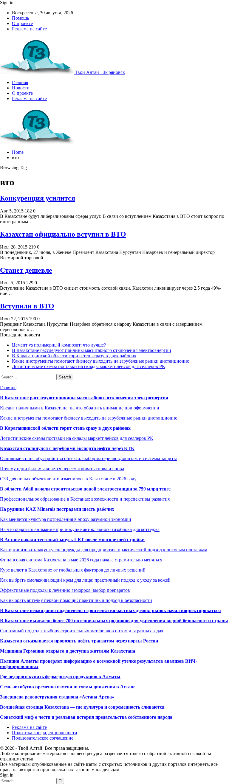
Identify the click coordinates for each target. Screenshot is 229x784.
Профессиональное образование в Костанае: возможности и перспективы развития (85, 499)
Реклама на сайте (29, 28)
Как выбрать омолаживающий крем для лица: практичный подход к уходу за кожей (85, 580)
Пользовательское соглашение (42, 737)
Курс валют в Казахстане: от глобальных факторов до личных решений (73, 569)
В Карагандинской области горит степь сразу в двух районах (74, 355)
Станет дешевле (26, 270)
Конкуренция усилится (37, 198)
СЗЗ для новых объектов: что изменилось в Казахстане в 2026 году (68, 478)
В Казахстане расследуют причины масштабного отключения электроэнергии (91, 350)
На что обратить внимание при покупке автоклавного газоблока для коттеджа (80, 529)
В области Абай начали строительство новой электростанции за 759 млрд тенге (85, 488)
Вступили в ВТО (27, 306)
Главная (20, 82)
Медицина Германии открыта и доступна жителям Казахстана (67, 650)
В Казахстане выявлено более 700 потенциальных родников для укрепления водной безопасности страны (114, 620)
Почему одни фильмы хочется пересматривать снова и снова (62, 468)
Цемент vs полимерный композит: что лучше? (59, 344)
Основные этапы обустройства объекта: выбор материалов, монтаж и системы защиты (88, 458)
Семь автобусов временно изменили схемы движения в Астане (67, 686)
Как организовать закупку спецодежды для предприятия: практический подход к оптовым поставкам (103, 549)
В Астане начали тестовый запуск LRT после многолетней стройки (72, 539)
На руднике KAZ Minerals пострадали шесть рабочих (57, 509)
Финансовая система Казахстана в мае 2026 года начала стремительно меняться (81, 559)
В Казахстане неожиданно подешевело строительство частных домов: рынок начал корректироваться (110, 610)
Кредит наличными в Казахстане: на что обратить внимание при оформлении (79, 407)
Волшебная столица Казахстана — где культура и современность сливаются (82, 707)
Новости (21, 87)
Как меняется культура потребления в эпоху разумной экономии (65, 519)
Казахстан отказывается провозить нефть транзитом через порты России (79, 640)
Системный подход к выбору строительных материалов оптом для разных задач (81, 630)
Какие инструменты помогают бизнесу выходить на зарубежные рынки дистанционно (100, 361)
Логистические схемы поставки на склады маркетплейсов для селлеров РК (88, 366)
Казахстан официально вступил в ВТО (63, 234)
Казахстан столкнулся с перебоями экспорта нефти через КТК (67, 448)
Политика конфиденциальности (44, 732)
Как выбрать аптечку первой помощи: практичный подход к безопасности (76, 600)
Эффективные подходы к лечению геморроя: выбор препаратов (65, 590)
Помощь (20, 18)
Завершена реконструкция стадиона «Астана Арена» (57, 696)
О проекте (22, 23)
